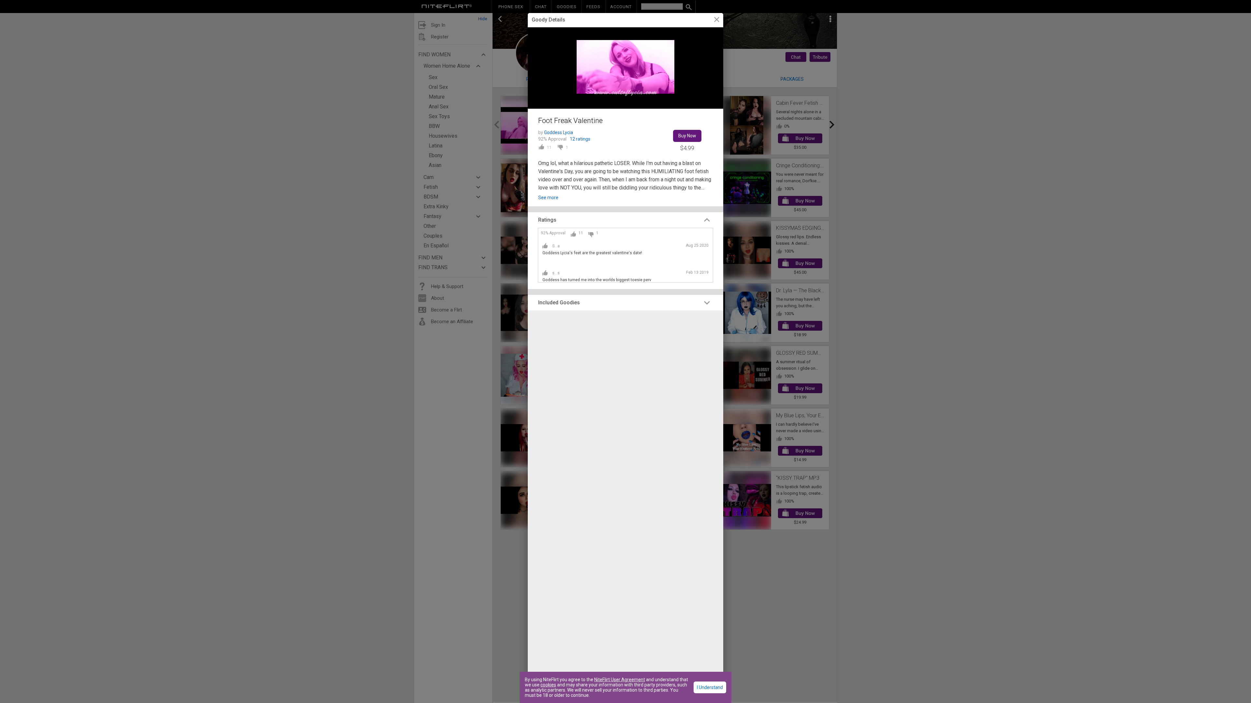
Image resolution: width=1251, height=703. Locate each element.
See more (548, 197)
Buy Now (687, 135)
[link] (716, 20)
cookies (548, 684)
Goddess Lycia (558, 132)
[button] (625, 220)
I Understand (710, 687)
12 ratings (580, 139)
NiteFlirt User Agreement (619, 679)
